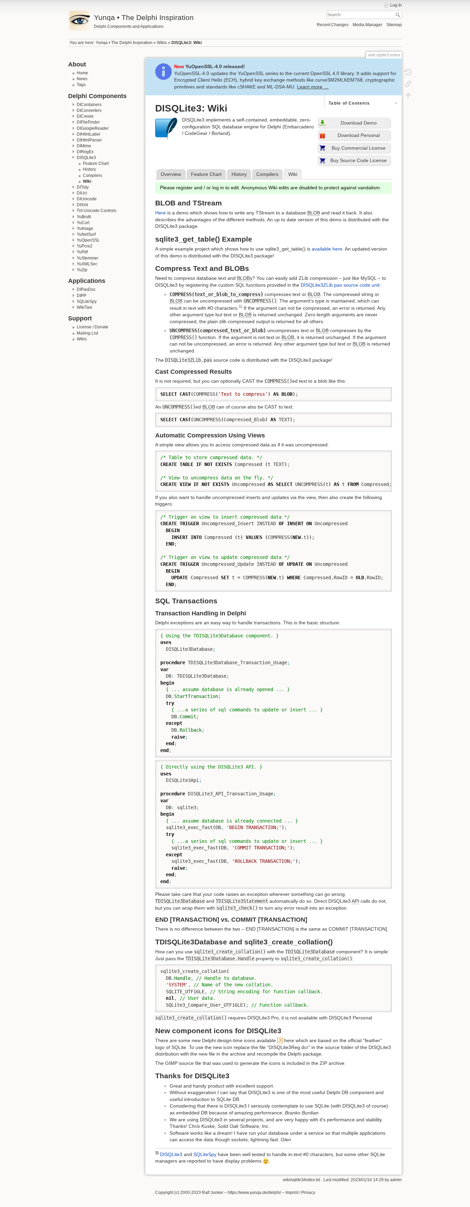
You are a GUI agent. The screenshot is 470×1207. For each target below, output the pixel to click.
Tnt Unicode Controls (96, 210)
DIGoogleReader (93, 128)
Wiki (87, 181)
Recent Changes (333, 24)
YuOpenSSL (88, 240)
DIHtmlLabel (88, 134)
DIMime (84, 146)
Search (398, 14)
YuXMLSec (87, 264)
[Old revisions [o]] (408, 72)
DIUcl (82, 193)
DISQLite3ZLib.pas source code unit (340, 285)
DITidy (83, 187)
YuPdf (82, 252)
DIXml (82, 204)
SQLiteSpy (87, 301)
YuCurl (83, 222)
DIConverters (89, 110)
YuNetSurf (86, 234)
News (82, 78)
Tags (81, 84)
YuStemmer (87, 258)
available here (327, 249)
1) (240, 306)
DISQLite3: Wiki (186, 42)
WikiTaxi (84, 307)
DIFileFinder (88, 122)
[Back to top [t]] (408, 96)
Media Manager (367, 24)
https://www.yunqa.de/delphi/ (254, 1192)
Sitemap (394, 24)
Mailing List (87, 333)
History (89, 169)
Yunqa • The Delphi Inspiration (124, 42)
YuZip (82, 269)
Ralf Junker (212, 1192)
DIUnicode (87, 199)
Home (82, 73)
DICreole (85, 116)
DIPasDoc (86, 289)
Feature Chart (96, 163)
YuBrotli (84, 216)
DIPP (81, 295)
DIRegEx (85, 151)
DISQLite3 (86, 157)
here (289, 1040)
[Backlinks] (408, 84)
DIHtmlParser (89, 140)
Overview (171, 174)
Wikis (162, 42)
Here (160, 212)
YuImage (85, 228)
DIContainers (89, 104)
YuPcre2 (85, 246)
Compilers (92, 175)
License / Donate (92, 327)
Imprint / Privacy (300, 1192)
